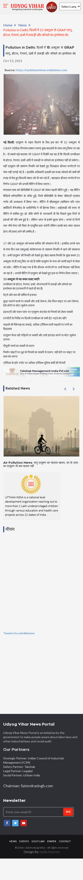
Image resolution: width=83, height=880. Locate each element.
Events (24, 841)
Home (7, 25)
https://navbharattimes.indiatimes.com (41, 70)
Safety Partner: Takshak (19, 766)
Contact (65, 841)
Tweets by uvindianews (19, 633)
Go (68, 811)
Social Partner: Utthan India (22, 775)
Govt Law (37, 841)
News (22, 25)
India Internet (50, 852)
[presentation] (65, 389)
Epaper (51, 841)
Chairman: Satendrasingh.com (28, 785)
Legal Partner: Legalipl (18, 771)
